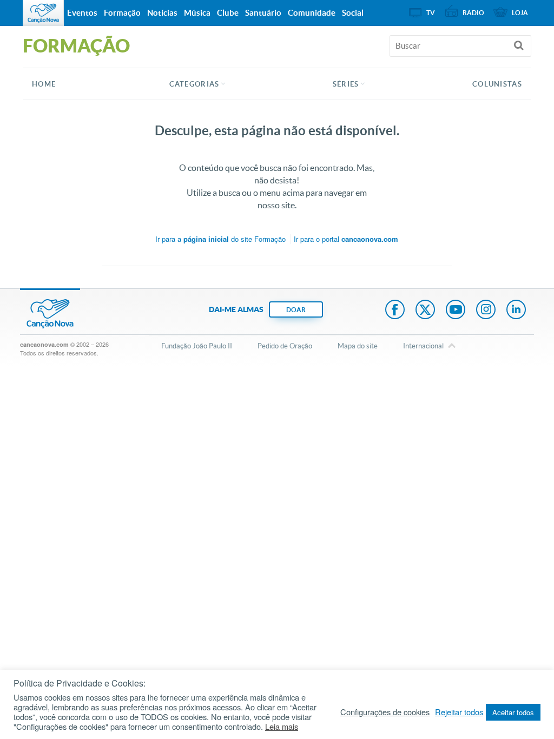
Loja (520, 12)
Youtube (455, 310)
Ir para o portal (346, 239)
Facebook (395, 310)
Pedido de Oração (285, 346)
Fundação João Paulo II (196, 346)
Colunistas (497, 84)
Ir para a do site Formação (220, 239)
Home (44, 84)
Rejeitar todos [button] (459, 712)
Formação (122, 12)
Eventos (82, 12)
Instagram (485, 310)
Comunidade (311, 12)
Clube (228, 12)
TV (430, 12)
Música (197, 12)
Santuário (263, 12)
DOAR (296, 309)
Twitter (425, 310)
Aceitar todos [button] (513, 712)
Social (353, 12)
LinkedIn (516, 310)
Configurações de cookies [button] (385, 712)
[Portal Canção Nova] (43, 13)
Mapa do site (358, 346)
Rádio (473, 12)
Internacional (423, 346)
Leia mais (281, 726)
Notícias (162, 12)
